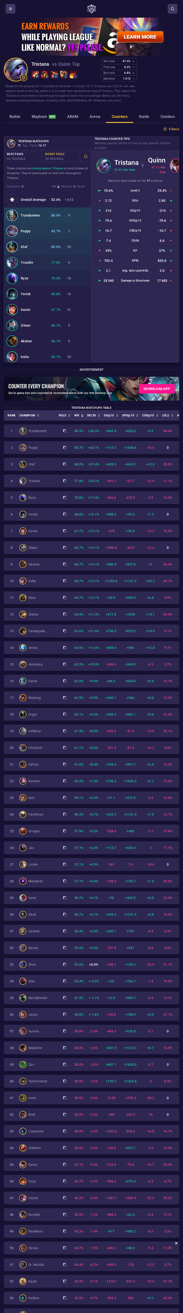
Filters (174, 129)
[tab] (15, 117)
